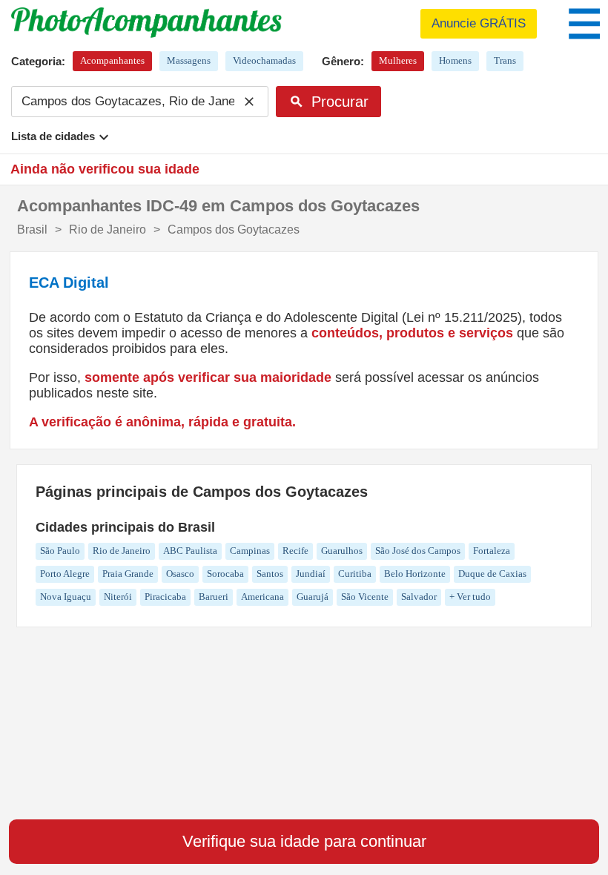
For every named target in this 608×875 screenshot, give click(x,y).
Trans (505, 60)
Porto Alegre (65, 573)
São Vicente (365, 596)
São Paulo (60, 550)
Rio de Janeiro (122, 550)
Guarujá (312, 596)
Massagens (189, 60)
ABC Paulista (190, 550)
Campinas (250, 550)
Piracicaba (165, 596)
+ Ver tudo (470, 596)
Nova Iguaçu (65, 596)
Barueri (213, 596)
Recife (295, 550)
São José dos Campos (417, 550)
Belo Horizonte (415, 573)
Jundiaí (311, 573)
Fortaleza (491, 550)
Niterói (118, 596)
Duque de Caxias (492, 573)
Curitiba (354, 573)
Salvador (419, 596)
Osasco (180, 573)
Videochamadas (264, 60)
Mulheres (398, 60)
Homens (455, 60)
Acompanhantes (112, 60)
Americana (262, 596)
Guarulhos (342, 550)
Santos (270, 573)
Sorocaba (225, 573)
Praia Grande (127, 573)
